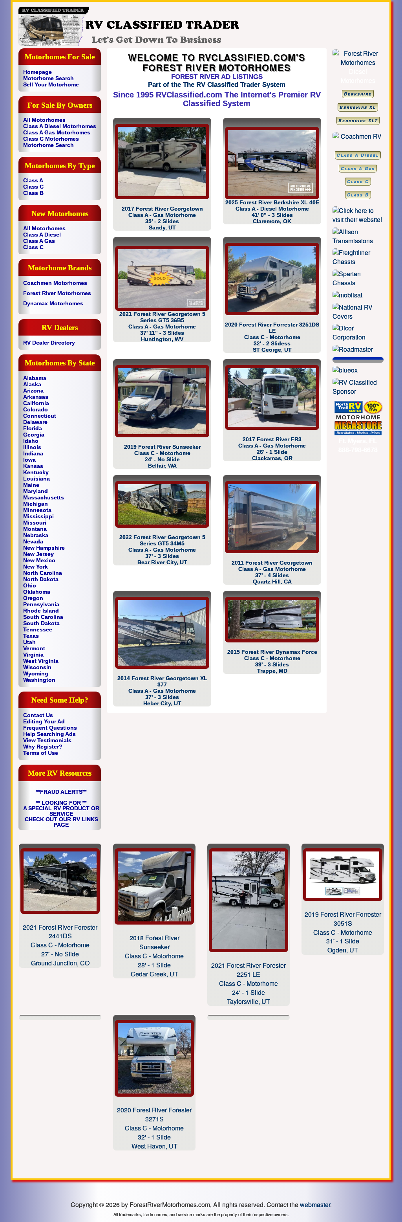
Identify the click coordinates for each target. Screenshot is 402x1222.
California (36, 403)
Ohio (29, 585)
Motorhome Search (48, 78)
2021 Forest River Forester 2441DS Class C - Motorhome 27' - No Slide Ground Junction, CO (60, 945)
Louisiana (36, 478)
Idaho (30, 441)
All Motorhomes (44, 120)
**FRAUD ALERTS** (61, 792)
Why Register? (42, 746)
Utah (29, 642)
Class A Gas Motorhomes (56, 132)
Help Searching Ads (49, 734)
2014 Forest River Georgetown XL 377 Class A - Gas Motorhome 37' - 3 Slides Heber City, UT (162, 690)
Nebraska (35, 535)
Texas (31, 636)
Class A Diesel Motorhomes (59, 126)
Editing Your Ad (44, 721)
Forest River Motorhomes (57, 293)
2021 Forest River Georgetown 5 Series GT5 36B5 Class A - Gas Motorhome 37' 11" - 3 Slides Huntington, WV (162, 326)
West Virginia (40, 661)
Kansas (33, 466)
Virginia (33, 654)
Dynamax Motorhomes (53, 303)
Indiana (33, 453)
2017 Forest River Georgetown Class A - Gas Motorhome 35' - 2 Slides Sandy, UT (162, 218)
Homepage (37, 72)
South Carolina (43, 617)
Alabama (34, 378)
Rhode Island (41, 610)
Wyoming (35, 673)
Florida (32, 428)
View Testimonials (47, 740)
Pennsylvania (41, 604)
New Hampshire (44, 548)
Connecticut (39, 416)
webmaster (315, 1204)
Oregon (33, 598)
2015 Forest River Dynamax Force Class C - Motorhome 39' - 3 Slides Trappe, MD (272, 661)
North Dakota (40, 579)
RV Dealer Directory (49, 342)
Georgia (33, 434)
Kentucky (36, 472)
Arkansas (35, 397)
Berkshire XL (358, 107)
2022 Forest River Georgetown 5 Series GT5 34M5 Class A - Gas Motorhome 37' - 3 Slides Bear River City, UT (162, 549)
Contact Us (38, 715)
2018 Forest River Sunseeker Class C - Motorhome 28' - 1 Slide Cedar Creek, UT (154, 955)
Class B (33, 193)
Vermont (34, 648)
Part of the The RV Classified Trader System (216, 84)
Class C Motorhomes (51, 139)
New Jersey (38, 554)
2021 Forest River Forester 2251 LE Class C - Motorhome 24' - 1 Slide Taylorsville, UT (248, 983)
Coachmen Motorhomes (55, 283)
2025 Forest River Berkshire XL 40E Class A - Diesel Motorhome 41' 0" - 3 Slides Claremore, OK (272, 211)
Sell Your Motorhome (51, 84)
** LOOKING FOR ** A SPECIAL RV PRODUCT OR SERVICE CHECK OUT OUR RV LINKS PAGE (61, 814)
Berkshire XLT (358, 120)
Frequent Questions (50, 728)
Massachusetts (43, 497)
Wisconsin (37, 667)
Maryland (35, 491)
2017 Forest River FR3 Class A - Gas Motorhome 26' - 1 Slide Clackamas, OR (272, 448)
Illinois (32, 447)
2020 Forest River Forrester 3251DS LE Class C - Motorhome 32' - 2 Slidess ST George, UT (272, 337)
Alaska (32, 384)
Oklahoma (36, 592)
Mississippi (38, 516)
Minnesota (37, 510)
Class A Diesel (42, 234)
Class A (33, 180)
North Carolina (42, 573)
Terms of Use (40, 753)
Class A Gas (39, 241)
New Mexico (39, 560)
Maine (31, 485)
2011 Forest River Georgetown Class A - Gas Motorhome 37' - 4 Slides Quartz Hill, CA (272, 572)
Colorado (35, 409)
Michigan (35, 504)
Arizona (33, 390)
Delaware (35, 422)
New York (35, 566)
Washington (39, 680)
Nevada (33, 541)
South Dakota (41, 623)
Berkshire (358, 94)
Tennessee (37, 629)
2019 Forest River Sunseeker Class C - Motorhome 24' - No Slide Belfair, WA (162, 456)
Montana (35, 529)
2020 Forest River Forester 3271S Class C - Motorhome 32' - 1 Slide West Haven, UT (154, 1127)
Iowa (29, 460)
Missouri (34, 522)
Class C (33, 186)
